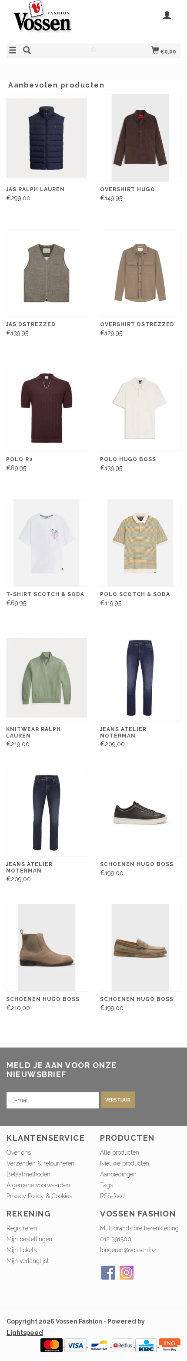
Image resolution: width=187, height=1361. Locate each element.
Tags (106, 1185)
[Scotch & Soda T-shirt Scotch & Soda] (47, 543)
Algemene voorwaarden (38, 1185)
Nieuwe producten (124, 1163)
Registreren (22, 1228)
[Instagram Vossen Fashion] (127, 1273)
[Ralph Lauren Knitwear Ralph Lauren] (47, 678)
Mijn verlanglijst (28, 1260)
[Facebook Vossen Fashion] (108, 1273)
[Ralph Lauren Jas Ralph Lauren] (47, 138)
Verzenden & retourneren (40, 1163)
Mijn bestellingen (29, 1239)
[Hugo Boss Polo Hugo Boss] (140, 408)
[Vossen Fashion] (50, 20)
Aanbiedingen (118, 1174)
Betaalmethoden (28, 1174)
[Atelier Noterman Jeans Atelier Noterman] (140, 678)
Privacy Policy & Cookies (39, 1196)
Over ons (19, 1152)
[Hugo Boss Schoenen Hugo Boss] (140, 813)
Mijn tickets (22, 1249)
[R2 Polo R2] (47, 408)
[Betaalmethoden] (52, 1344)
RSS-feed (112, 1196)
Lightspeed (25, 1332)
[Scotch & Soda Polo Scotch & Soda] (140, 543)
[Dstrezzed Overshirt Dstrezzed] (140, 273)
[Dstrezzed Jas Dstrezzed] (47, 273)
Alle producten (119, 1152)
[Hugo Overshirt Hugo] (140, 138)
